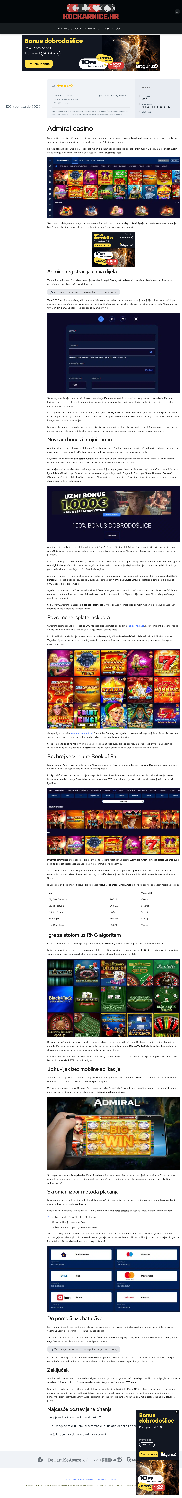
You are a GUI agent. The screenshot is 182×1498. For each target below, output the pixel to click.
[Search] (177, 11)
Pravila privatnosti (87, 1479)
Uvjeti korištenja (102, 1479)
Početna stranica (72, 1479)
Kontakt (113, 1479)
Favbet (79, 28)
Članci (118, 28)
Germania (93, 28)
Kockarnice (63, 28)
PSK (107, 28)
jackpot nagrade (136, 625)
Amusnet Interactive (81, 733)
